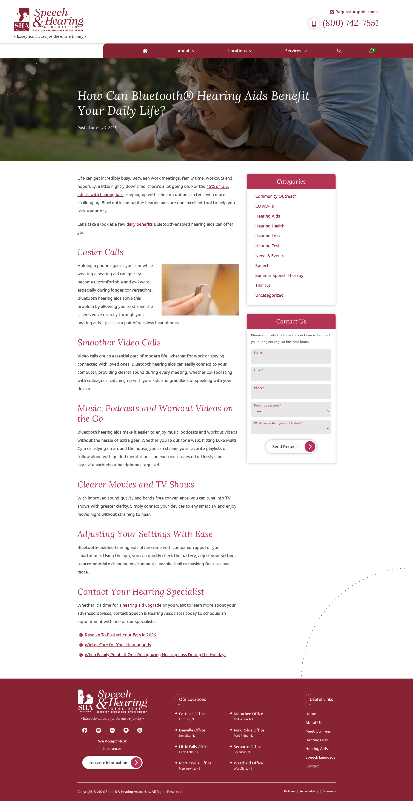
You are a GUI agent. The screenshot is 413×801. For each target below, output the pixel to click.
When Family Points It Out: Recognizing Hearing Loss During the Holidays (155, 654)
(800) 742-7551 (350, 22)
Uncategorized (269, 295)
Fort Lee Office (192, 716)
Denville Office (192, 732)
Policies (290, 791)
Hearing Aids (267, 215)
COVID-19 (264, 206)
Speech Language (320, 757)
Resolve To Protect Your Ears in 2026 (120, 634)
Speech (262, 265)
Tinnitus (263, 285)
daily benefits (139, 224)
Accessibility (309, 791)
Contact (312, 766)
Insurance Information (108, 762)
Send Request (285, 446)
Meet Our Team (319, 731)
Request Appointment (356, 11)
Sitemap (329, 791)
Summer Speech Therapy (279, 275)
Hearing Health (269, 225)
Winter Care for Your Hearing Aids (118, 644)
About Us (313, 722)
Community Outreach (276, 196)
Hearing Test (267, 245)
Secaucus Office (247, 749)
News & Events (269, 255)
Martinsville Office (195, 765)
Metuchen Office (248, 716)
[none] (186, 50)
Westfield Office (248, 765)
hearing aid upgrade (142, 605)
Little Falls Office (194, 749)
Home (310, 713)
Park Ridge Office (249, 732)
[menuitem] (145, 50)
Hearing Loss (267, 235)
